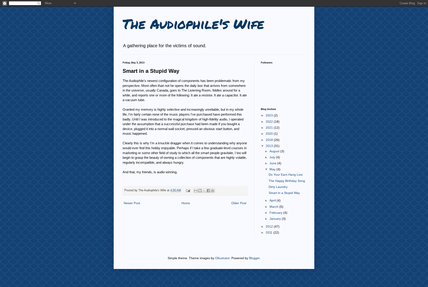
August (275, 151)
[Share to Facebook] (208, 190)
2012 (270, 226)
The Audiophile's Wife (193, 23)
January (276, 218)
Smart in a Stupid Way (284, 193)
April (273, 200)
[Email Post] (188, 190)
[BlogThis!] (200, 190)
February (276, 212)
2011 (269, 232)
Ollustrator (222, 258)
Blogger (254, 258)
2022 (270, 121)
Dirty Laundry (278, 187)
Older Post (238, 203)
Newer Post (132, 203)
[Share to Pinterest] (212, 190)
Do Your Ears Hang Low (285, 174)
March (274, 206)
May (273, 169)
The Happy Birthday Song (287, 181)
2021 (270, 127)
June (273, 163)
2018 (270, 140)
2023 (270, 115)
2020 (270, 133)
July (273, 157)
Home (185, 203)
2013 (270, 146)
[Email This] (195, 190)
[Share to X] (204, 190)
